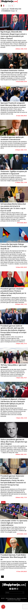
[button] (3, 606)
